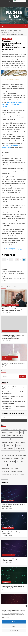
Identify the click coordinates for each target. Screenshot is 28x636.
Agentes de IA (5, 429)
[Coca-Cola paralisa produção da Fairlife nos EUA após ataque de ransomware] (14, 352)
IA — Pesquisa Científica (8, 455)
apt (20, 429)
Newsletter (7, 3)
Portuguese (17, 0)
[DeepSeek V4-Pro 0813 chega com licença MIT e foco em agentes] (14, 494)
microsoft (12, 461)
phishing (4, 465)
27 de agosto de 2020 (8, 51)
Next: (13, 278)
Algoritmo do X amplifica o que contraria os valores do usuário (13, 397)
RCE (12, 468)
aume (6, 145)
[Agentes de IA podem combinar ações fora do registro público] (14, 521)
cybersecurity (5, 439)
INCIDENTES (5, 305)
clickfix (4, 435)
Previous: (13, 271)
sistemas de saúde (17, 150)
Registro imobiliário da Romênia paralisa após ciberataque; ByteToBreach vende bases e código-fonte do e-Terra (13, 337)
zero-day (4, 478)
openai (23, 461)
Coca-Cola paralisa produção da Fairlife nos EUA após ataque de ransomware (13, 364)
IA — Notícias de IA (19, 452)
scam (16, 468)
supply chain (5, 471)
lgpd (23, 458)
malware (4, 461)
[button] (25, 606)
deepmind (4, 442)
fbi (3, 445)
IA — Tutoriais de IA (7, 458)
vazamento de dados (16, 471)
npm (18, 461)
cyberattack (11, 435)
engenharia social (14, 442)
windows (22, 474)
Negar (14, 626)
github (7, 445)
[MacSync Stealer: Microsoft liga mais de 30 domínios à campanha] (14, 575)
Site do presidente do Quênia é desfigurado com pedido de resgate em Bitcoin (13, 309)
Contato (13, 3)
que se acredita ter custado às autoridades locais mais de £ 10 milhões (13, 104)
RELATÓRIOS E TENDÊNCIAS (8, 555)
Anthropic (14, 429)
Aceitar (14, 621)
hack (13, 445)
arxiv (24, 429)
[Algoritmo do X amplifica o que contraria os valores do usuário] (14, 548)
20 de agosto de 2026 (7, 508)
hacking (18, 445)
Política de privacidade (14, 634)
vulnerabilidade (6, 474)
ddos (20, 439)
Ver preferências (14, 630)
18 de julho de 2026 (7, 367)
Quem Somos (19, 3)
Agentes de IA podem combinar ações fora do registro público (13, 392)
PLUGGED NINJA (14, 14)
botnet (11, 432)
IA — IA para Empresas (7, 452)
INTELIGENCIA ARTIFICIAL (8, 500)
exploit (23, 442)
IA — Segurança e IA (21, 455)
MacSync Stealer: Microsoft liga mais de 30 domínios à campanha (13, 402)
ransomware (5, 468)
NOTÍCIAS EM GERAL (7, 38)
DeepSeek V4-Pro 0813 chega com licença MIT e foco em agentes (13, 387)
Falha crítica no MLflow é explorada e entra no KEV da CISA (13, 407)
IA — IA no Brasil (20, 448)
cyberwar (14, 439)
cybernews (20, 435)
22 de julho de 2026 (7, 312)
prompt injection (13, 465)
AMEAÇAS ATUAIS (6, 357)
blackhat (4, 432)
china (16, 432)
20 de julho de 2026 (7, 340)
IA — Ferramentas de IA (7, 448)
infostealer (17, 458)
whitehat (15, 474)
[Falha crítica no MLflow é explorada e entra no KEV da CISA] (14, 602)
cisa (21, 432)
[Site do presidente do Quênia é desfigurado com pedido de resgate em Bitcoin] (14, 298)
